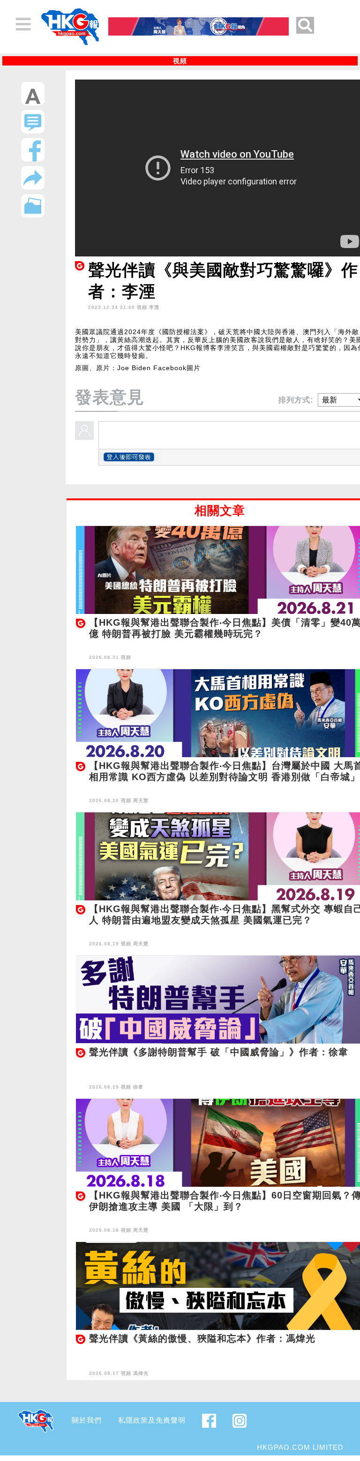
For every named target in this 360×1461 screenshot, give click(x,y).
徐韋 (138, 1086)
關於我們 (87, 1420)
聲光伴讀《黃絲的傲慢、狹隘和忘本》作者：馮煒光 (202, 1338)
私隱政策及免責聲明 (152, 1420)
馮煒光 (141, 1373)
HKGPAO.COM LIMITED (300, 1447)
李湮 (154, 307)
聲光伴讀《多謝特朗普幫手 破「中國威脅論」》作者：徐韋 (218, 1052)
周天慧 (141, 800)
